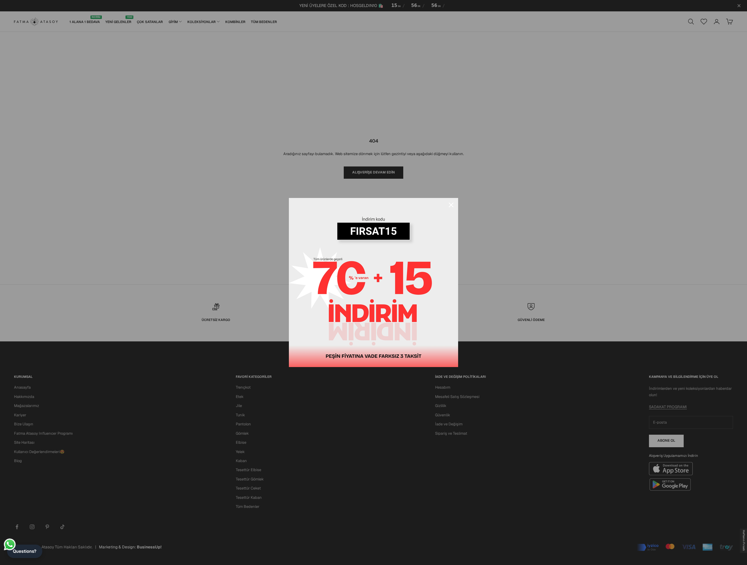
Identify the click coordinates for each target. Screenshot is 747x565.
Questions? (24, 551)
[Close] (451, 205)
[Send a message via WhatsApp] (10, 544)
